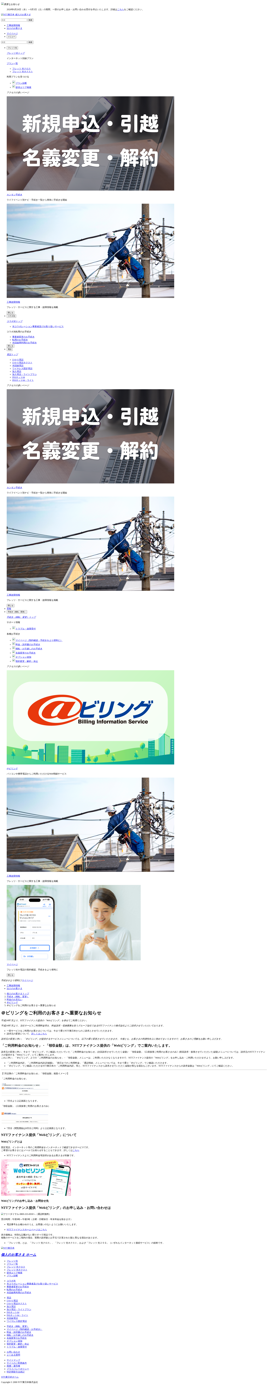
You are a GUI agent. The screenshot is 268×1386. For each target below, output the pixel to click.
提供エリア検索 (14, 1273)
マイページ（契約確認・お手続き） (24, 1329)
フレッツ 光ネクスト (22, 71)
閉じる (10, 313)
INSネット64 (18, 377)
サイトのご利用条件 (17, 1363)
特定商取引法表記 (16, 1372)
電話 (9, 1298)
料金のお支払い (14, 999)
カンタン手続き (14, 194)
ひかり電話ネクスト (22, 362)
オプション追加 (14, 1341)
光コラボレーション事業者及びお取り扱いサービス (38, 326)
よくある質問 (13, 1355)
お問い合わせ (13, 1352)
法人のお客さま (14, 28)
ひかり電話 (17, 360)
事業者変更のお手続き (23, 337)
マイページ (12, 33)
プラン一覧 (12, 63)
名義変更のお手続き (17, 1338)
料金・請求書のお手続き (19, 1332)
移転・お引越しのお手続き (20, 1335)
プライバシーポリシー (18, 1369)
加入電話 (16, 371)
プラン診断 (12, 1275)
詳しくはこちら (39, 1034)
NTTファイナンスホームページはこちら (27, 1229)
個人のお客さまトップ (18, 993)
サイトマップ (13, 1360)
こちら (120, 9)
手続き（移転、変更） (18, 996)
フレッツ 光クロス (21, 68)
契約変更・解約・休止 (18, 1344)
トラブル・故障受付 (17, 1347)
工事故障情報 (13, 25)
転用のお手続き (20, 340)
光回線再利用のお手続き (24, 342)
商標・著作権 (13, 1366)
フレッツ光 (12, 1261)
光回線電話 (17, 365)
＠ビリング (12, 1002)
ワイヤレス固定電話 (22, 368)
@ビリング (12, 768)
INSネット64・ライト (23, 380)
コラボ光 (11, 1281)
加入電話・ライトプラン (24, 374)
